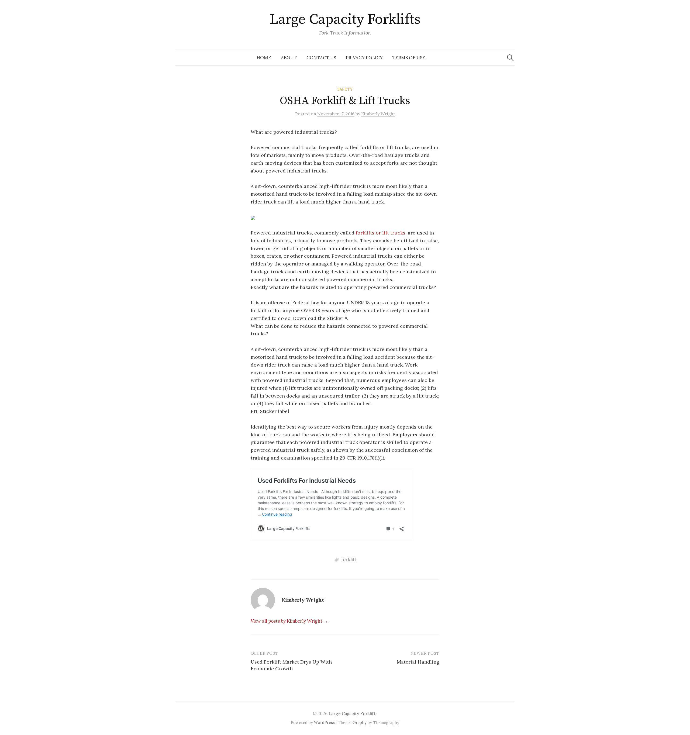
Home (264, 58)
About (289, 58)
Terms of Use (408, 58)
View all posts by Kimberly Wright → (289, 621)
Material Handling (418, 662)
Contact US (321, 58)
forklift (348, 560)
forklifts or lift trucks (380, 233)
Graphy (360, 722)
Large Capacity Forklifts (345, 19)
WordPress (324, 722)
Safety (345, 89)
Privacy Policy (364, 58)
